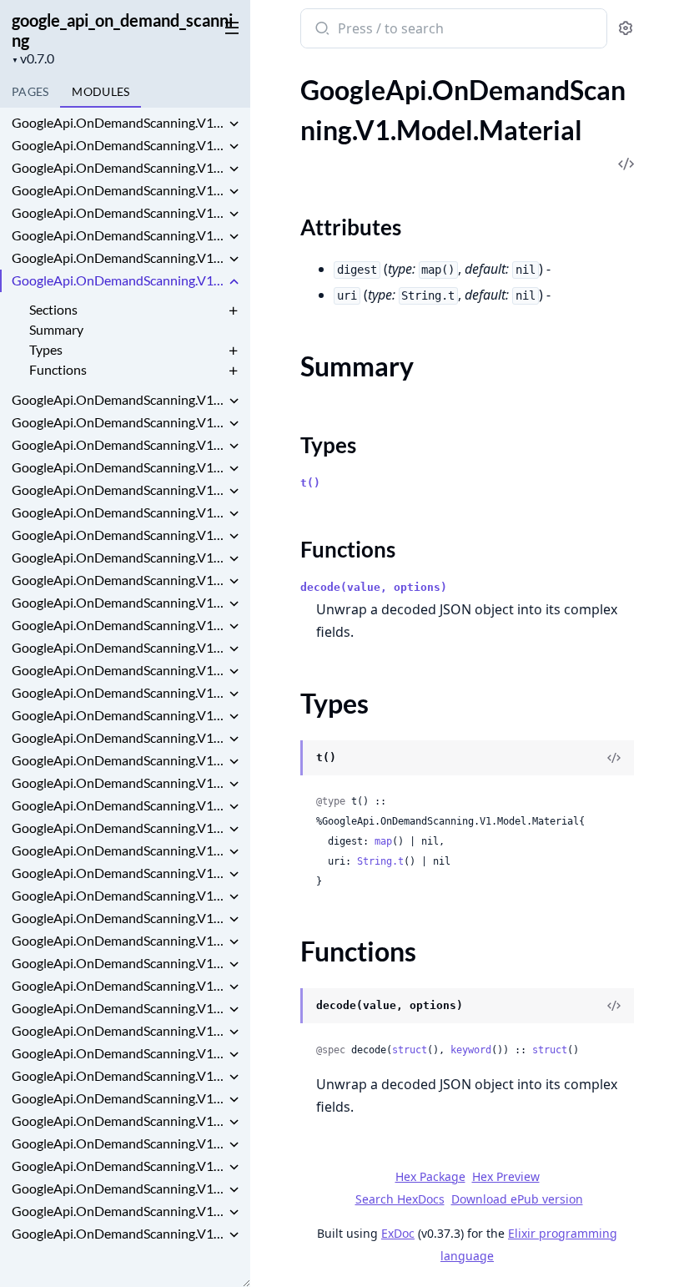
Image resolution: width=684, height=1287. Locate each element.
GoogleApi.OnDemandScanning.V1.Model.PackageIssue (118, 512)
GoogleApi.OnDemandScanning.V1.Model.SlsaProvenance (118, 940)
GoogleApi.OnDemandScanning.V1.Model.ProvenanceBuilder (118, 602)
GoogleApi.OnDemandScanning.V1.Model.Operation (118, 467)
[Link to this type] (284, 759)
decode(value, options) (373, 587)
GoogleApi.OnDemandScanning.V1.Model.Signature (118, 850)
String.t (380, 861)
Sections (53, 309)
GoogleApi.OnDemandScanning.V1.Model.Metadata (118, 399)
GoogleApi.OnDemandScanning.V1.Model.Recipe (118, 625)
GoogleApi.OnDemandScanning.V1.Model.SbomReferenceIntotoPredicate (118, 827)
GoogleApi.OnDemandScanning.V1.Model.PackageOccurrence (118, 535)
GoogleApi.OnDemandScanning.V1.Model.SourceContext (118, 1053)
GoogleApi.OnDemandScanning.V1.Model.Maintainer (118, 257)
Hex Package (430, 1176)
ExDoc (398, 1233)
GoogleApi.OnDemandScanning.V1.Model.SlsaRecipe (118, 1008)
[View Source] (614, 757)
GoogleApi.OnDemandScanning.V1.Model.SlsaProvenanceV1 (118, 963)
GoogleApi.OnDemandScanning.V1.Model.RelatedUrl (118, 647)
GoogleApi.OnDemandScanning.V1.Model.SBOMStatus (118, 782)
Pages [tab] (30, 91)
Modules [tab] (100, 91)
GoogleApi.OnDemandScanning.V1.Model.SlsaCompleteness (118, 895)
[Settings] (625, 28)
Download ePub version (517, 1199)
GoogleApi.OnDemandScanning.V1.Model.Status (118, 1075)
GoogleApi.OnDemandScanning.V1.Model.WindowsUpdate (118, 1233)
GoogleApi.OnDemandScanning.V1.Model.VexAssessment (118, 1188)
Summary (56, 329)
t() (310, 483)
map (383, 841)
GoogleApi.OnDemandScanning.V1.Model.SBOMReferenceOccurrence (118, 760)
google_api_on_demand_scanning (122, 30)
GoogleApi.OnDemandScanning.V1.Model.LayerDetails (118, 145)
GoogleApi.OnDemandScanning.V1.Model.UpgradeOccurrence (118, 1143)
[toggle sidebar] (228, 26)
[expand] (233, 125)
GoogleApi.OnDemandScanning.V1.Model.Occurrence (118, 444)
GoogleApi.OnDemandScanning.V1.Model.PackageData (118, 489)
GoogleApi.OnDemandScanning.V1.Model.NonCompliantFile (118, 422)
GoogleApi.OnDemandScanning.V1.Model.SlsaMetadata (118, 918)
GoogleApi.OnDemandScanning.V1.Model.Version (118, 1165)
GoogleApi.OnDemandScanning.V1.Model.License (118, 167)
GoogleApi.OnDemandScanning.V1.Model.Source (118, 1030)
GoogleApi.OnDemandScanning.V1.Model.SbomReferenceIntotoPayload (118, 805)
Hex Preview (506, 1176)
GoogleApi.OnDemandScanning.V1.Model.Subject (118, 1098)
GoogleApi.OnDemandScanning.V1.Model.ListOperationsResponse (118, 190)
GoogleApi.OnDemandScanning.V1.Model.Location (118, 235)
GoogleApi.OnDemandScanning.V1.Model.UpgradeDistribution (118, 1120)
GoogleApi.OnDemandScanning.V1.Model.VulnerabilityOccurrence (118, 1211)
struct (409, 1050)
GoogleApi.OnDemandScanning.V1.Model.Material (118, 280)
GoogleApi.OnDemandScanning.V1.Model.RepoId (118, 692)
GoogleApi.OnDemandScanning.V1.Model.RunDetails (118, 737)
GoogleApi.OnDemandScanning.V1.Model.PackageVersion (118, 557)
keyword (470, 1050)
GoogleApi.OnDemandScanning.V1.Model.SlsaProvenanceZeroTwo (118, 985)
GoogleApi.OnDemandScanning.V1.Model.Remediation (118, 670)
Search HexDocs (400, 1199)
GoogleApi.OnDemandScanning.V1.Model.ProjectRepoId (118, 580)
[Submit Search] (320, 30)
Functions (58, 369)
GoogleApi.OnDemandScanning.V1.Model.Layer (118, 122)
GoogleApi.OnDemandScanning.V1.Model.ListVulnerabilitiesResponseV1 (118, 212)
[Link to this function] (284, 1007)
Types (46, 349)
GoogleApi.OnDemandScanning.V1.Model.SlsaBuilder (118, 873)
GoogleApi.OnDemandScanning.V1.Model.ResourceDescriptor (118, 715)
